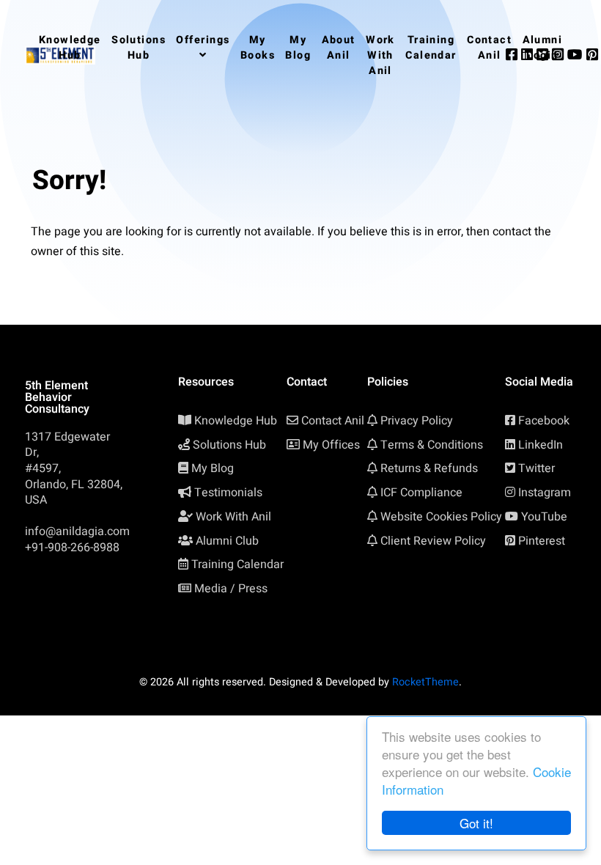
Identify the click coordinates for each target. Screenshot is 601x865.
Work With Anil (233, 517)
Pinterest (541, 541)
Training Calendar (237, 564)
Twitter (536, 468)
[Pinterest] (592, 55)
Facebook (543, 421)
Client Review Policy (433, 541)
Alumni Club (227, 541)
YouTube (544, 517)
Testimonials (228, 492)
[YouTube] (576, 55)
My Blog (212, 468)
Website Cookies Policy (441, 517)
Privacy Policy (416, 421)
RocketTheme (425, 682)
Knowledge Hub (235, 421)
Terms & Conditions (431, 445)
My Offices (331, 445)
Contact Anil (332, 421)
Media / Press (231, 588)
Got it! (476, 823)
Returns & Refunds (429, 468)
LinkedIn (540, 445)
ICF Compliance (421, 492)
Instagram (544, 492)
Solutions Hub (229, 445)
